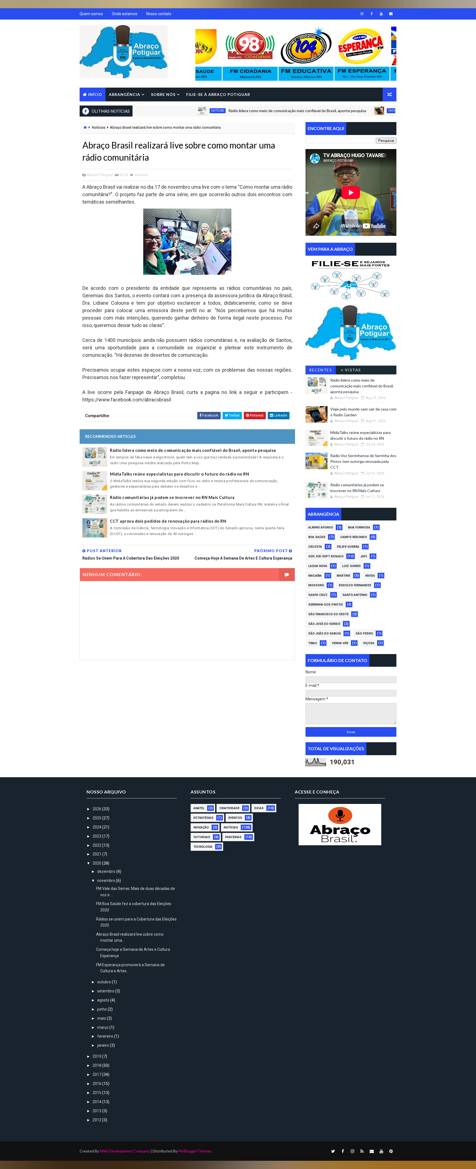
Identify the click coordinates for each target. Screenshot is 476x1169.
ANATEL (198, 808)
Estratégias (203, 818)
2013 (97, 1111)
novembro (106, 880)
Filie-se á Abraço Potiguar (218, 94)
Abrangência (124, 94)
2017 (97, 1074)
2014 (97, 1102)
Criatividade (229, 808)
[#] (351, 278)
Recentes (320, 370)
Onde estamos (124, 14)
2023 (97, 836)
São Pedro (364, 633)
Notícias (184, 110)
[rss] (362, 1151)
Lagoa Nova (317, 566)
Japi (363, 556)
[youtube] (381, 14)
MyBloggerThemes (195, 1151)
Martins (343, 575)
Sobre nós (163, 94)
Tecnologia (202, 847)
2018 (97, 1065)
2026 (97, 809)
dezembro (106, 871)
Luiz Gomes (351, 566)
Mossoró (316, 585)
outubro (104, 982)
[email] (391, 14)
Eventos (235, 818)
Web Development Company (125, 1151)
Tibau (312, 643)
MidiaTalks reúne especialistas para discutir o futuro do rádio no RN (179, 473)
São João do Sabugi (324, 633)
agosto (103, 1000)
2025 (97, 818)
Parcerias (233, 837)
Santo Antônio (354, 595)
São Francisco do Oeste (328, 614)
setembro (106, 991)
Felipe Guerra (348, 547)
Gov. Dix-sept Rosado (326, 556)
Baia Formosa (359, 527)
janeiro (103, 1045)
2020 (97, 863)
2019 (97, 1056)
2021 (97, 854)
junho (102, 1009)
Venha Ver (340, 643)
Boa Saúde (316, 537)
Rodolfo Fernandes (355, 585)
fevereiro (105, 1036)
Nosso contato (158, 14)
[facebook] (371, 14)
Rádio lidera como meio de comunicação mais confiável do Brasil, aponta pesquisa (264, 110)
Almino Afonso (320, 527)
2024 (97, 827)
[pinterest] (391, 1151)
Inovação (363, 110)
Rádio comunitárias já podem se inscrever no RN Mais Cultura (172, 497)
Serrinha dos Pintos (325, 604)
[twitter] (333, 1151)
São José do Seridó (324, 624)
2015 (97, 1092)
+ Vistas (351, 370)
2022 (97, 845)
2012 (97, 1120)
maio (102, 1018)
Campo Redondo (353, 537)
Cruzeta (315, 547)
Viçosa (368, 643)
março (103, 1027)
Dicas (259, 808)
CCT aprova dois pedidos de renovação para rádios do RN (168, 521)
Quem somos (91, 14)
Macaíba (315, 575)
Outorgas (201, 837)
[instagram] (362, 14)
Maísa (370, 575)
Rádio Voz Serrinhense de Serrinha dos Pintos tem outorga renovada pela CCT (363, 461)
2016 (97, 1083)
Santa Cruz (318, 595)
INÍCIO (95, 94)
